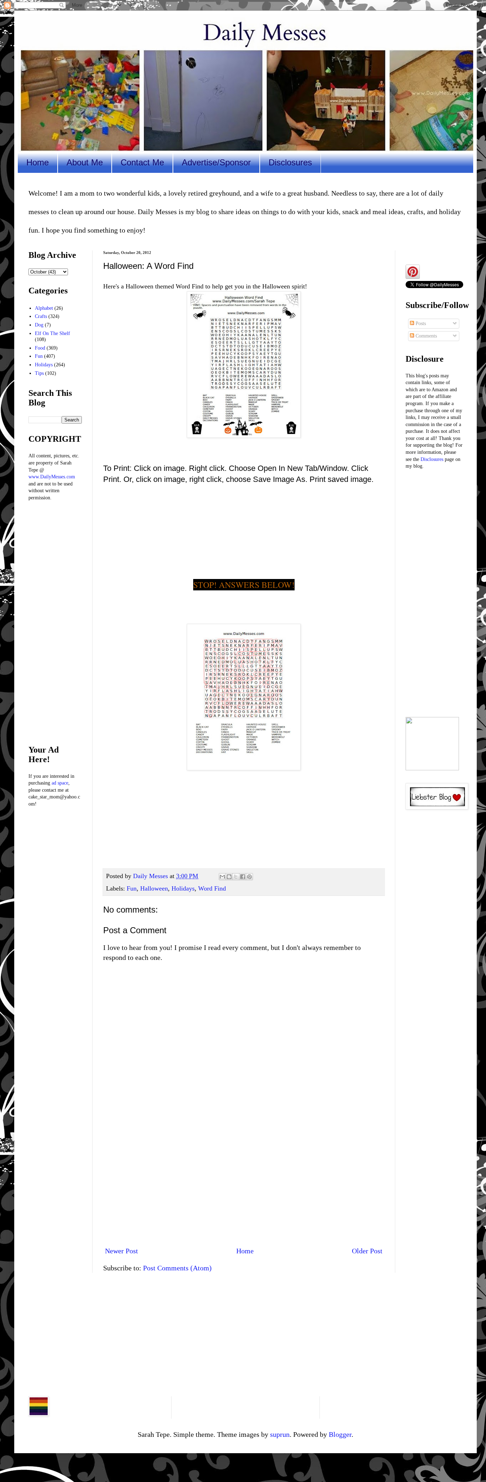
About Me (85, 162)
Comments (425, 336)
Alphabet (44, 308)
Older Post (367, 1251)
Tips (39, 373)
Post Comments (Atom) (177, 1268)
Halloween (154, 888)
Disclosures (290, 162)
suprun (280, 1434)
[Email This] (222, 876)
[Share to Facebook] (242, 876)
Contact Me (142, 162)
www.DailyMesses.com (51, 476)
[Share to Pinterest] (249, 876)
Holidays (183, 888)
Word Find (212, 888)
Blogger (340, 1434)
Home (37, 162)
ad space (60, 783)
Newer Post (121, 1251)
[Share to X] (235, 876)
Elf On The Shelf (52, 333)
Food (40, 348)
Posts (420, 323)
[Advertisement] (243, 1182)
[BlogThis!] (229, 876)
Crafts (41, 316)
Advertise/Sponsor (216, 162)
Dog (39, 325)
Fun (132, 888)
